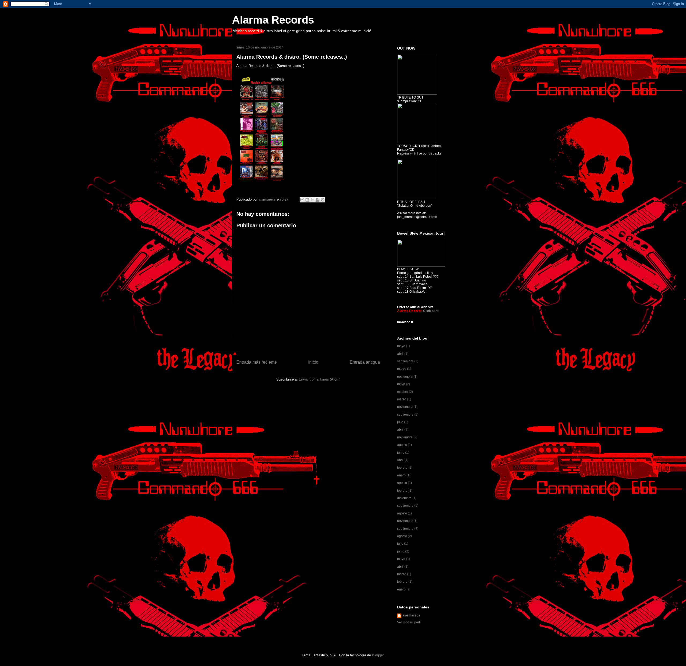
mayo (401, 346)
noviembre (405, 376)
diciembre (404, 498)
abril (400, 354)
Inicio (313, 362)
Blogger (377, 655)
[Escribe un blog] (307, 199)
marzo (401, 369)
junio (400, 452)
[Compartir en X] (312, 199)
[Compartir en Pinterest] (322, 199)
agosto (402, 445)
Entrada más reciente (256, 362)
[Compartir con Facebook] (317, 199)
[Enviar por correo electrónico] (302, 199)
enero (401, 475)
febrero (402, 467)
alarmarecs (411, 615)
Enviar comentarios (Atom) (319, 379)
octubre (402, 392)
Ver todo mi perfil (409, 622)
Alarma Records (273, 20)
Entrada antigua (365, 362)
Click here (431, 311)
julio (400, 422)
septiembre (405, 361)
